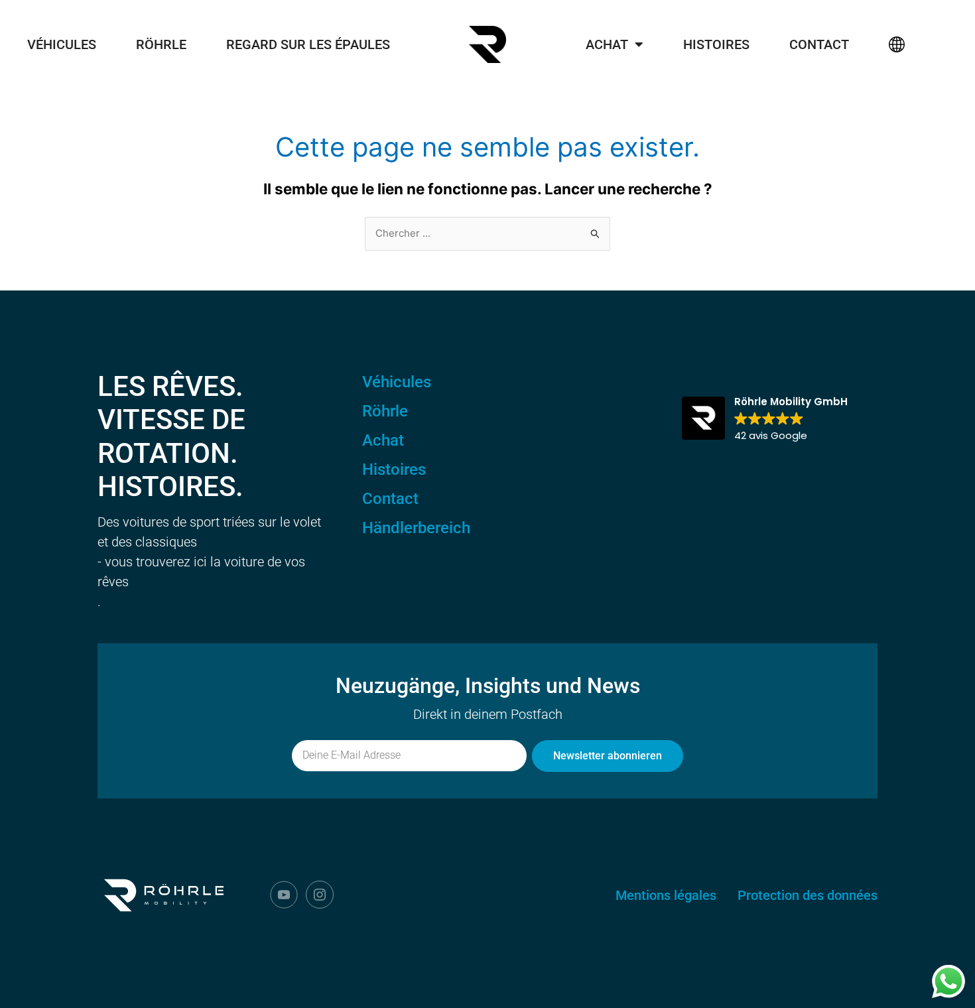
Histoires (716, 44)
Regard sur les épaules (308, 44)
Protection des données (808, 895)
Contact (819, 44)
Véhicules (61, 44)
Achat (607, 44)
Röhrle (161, 44)
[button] (765, 419)
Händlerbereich (416, 528)
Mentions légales (666, 895)
